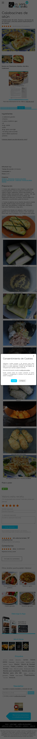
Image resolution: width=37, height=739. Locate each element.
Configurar (22, 381)
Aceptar (14, 381)
